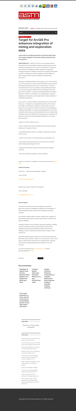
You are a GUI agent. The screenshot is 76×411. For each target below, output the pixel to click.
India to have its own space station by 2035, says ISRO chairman (30, 339)
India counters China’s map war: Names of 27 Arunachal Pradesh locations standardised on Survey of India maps (30, 381)
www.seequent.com (39, 248)
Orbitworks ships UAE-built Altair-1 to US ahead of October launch (30, 352)
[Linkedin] (36, 6)
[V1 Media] (40, 6)
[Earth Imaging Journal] (44, 6)
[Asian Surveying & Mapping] (29, 19)
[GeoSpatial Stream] (55, 6)
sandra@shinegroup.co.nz (26, 195)
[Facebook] (25, 6)
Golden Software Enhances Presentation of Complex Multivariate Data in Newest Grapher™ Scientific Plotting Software (49, 279)
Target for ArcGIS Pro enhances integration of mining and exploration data (36, 45)
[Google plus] (32, 6)
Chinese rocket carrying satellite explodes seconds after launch (29, 370)
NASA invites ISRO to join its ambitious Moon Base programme (29, 375)
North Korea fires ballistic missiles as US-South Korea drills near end (30, 347)
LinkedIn (31, 251)
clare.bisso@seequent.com (26, 179)
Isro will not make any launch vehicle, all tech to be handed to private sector (30, 343)
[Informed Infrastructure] (51, 6)
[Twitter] (29, 6)
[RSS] (21, 6)
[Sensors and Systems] (48, 6)
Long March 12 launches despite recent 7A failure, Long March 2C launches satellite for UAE (29, 357)
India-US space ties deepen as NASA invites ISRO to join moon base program (30, 363)
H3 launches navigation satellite (29, 367)
